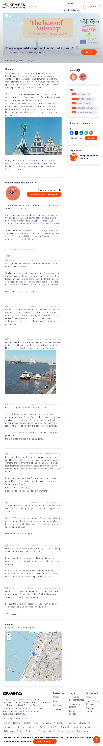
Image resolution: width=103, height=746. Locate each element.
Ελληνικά (42, 727)
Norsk (61, 731)
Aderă (89, 52)
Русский (72, 723)
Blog (55, 701)
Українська (9, 727)
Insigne (31, 60)
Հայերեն (65, 727)
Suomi (20, 731)
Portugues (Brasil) (47, 731)
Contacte (57, 709)
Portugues (30, 731)
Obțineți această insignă (44, 194)
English (7, 723)
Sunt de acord (45, 741)
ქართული (8, 731)
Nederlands (59, 723)
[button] (33, 653)
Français (88, 727)
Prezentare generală (14, 60)
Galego (31, 727)
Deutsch (27, 723)
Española (46, 723)
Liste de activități (71, 10)
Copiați (91, 138)
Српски (70, 731)
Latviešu (53, 727)
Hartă (88, 697)
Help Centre (58, 705)
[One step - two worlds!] (83, 77)
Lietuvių (16, 723)
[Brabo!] (73, 77)
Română (77, 727)
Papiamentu (82, 731)
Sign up (92, 6)
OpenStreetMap (46, 632)
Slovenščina (84, 723)
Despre (69, 3)
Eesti (36, 723)
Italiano (21, 727)
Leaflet (34, 632)
